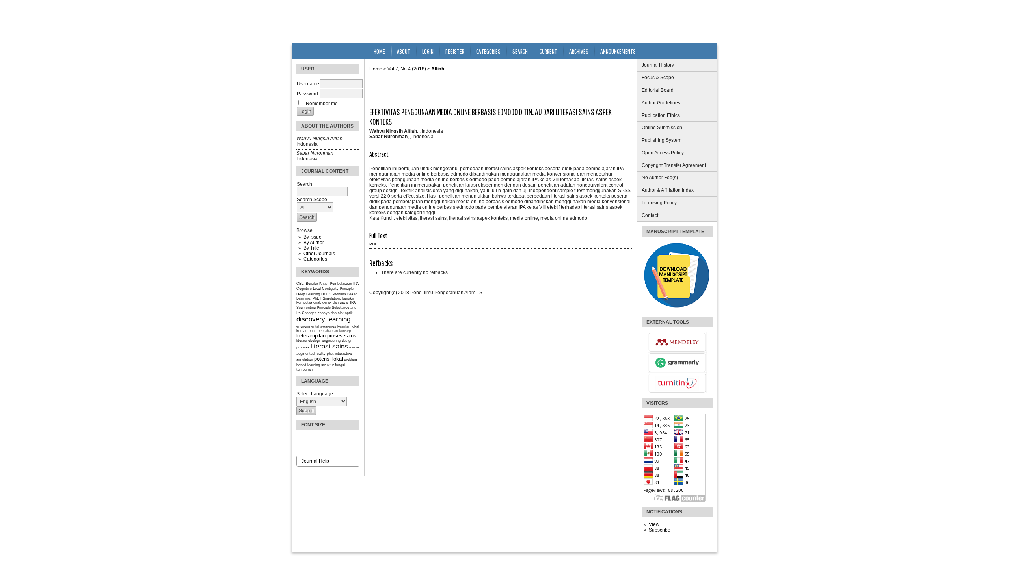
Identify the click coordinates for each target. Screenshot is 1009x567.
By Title (311, 248)
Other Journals (319, 253)
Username (308, 84)
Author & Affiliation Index (668, 190)
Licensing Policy (659, 203)
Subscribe (659, 530)
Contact (650, 215)
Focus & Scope (658, 77)
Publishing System (661, 140)
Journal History (658, 65)
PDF (373, 244)
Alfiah (437, 69)
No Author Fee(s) (660, 177)
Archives (578, 51)
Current (548, 51)
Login (428, 51)
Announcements (618, 51)
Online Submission (662, 127)
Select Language (314, 394)
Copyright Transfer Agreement (674, 165)
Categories (315, 259)
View (654, 524)
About (403, 51)
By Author (313, 242)
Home (379, 51)
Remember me (322, 103)
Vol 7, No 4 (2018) (406, 69)
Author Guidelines (661, 103)
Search (520, 51)
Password (307, 93)
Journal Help (315, 461)
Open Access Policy (663, 153)
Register (454, 51)
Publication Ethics (661, 115)
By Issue (312, 237)
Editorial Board (658, 90)
